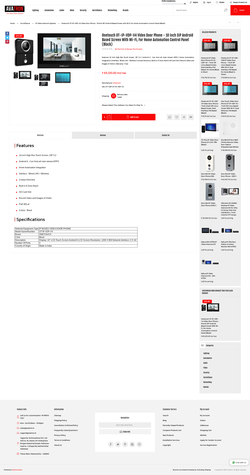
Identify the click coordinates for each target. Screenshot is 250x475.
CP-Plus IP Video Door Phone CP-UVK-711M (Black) (209, 142)
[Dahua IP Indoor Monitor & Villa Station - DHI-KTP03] (210, 230)
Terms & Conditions (62, 440)
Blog (165, 420)
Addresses (204, 425)
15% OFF (19, 36)
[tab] (40, 135)
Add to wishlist (177, 117)
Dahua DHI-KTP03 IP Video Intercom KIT (209, 243)
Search (225, 10)
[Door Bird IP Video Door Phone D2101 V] (210, 192)
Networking (207, 382)
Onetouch (117, 83)
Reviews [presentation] (103, 135)
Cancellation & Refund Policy (66, 425)
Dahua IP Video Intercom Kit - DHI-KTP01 (208, 275)
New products (168, 435)
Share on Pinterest (7, 42)
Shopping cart (206, 430)
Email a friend (191, 117)
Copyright (167, 445)
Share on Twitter (7, 38)
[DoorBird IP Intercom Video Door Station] (230, 128)
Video (205, 368)
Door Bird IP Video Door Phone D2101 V (208, 204)
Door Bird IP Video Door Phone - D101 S (228, 175)
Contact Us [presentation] (166, 135)
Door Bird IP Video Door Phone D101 (208, 175)
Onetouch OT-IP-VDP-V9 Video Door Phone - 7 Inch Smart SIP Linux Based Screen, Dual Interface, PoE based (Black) (210, 107)
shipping (207, 470)
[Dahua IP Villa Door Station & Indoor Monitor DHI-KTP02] (230, 230)
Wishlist (203, 435)
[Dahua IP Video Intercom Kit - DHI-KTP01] (210, 262)
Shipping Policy (60, 420)
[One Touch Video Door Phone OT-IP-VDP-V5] (230, 90)
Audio (205, 363)
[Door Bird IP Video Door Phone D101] (210, 162)
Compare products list (240, 2)
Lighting (206, 353)
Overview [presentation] (40, 135)
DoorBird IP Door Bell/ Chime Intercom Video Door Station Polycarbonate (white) (229, 143)
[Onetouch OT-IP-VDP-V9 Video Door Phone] (210, 90)
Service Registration (208, 445)
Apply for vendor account (210, 440)
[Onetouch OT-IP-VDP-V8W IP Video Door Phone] (230, 46)
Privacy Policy (60, 435)
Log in (209, 2)
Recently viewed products (173, 425)
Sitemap (57, 415)
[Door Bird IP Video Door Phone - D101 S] (230, 162)
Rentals (206, 387)
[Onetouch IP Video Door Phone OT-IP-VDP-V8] (210, 46)
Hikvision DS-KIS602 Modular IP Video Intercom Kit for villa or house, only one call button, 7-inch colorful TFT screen (229, 209)
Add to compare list (184, 117)
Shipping (105, 96)
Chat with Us (240, 462)
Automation (207, 358)
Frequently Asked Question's (66, 430)
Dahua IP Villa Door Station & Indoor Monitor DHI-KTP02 (228, 244)
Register (195, 2)
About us (58, 445)
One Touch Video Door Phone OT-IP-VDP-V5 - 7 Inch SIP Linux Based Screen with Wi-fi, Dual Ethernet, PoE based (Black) (230, 107)
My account (205, 415)
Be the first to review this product (128, 49)
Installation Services (171, 440)
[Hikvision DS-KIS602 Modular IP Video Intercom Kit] (230, 192)
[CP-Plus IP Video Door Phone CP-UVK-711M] (210, 128)
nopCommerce (17, 470)
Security (206, 372)
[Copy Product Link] (170, 117)
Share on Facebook (7, 34)
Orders (203, 420)
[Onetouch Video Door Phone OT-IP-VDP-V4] (210, 307)
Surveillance (207, 377)
